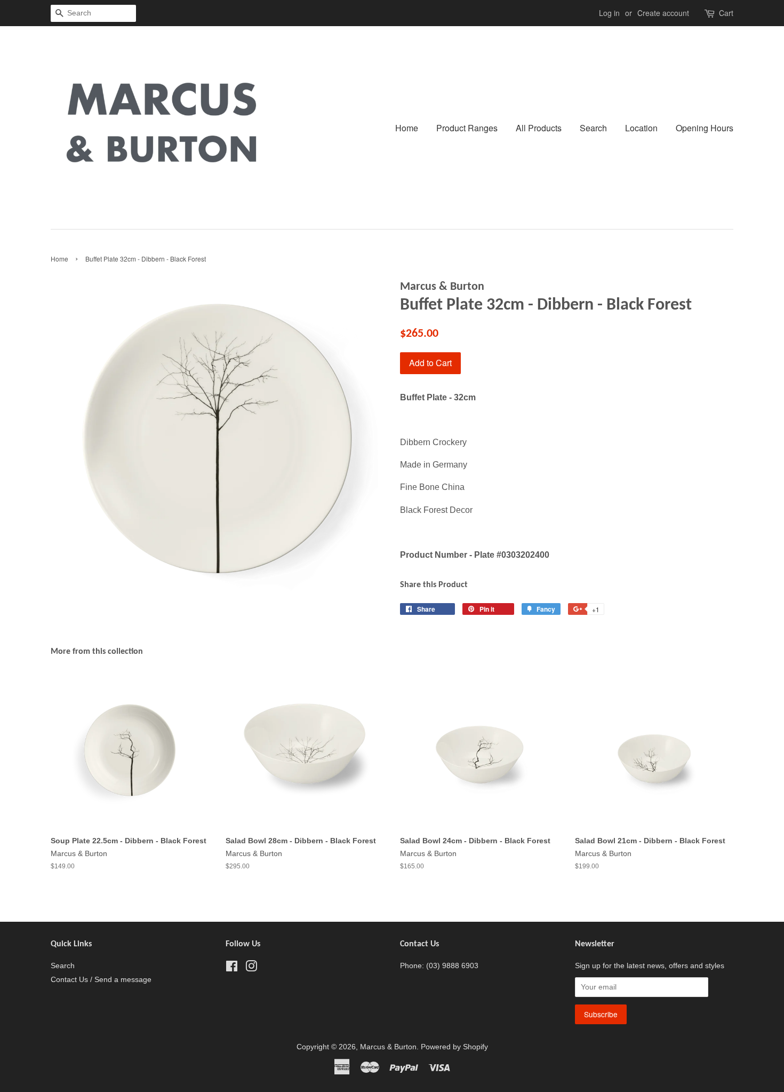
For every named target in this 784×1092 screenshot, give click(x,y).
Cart (726, 12)
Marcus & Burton (388, 1047)
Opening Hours (704, 128)
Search (593, 128)
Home (406, 128)
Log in (609, 12)
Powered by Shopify (454, 1047)
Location (641, 128)
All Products (539, 128)
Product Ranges (467, 128)
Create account (663, 12)
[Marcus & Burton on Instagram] (251, 968)
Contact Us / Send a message (101, 980)
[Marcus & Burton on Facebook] (232, 968)
